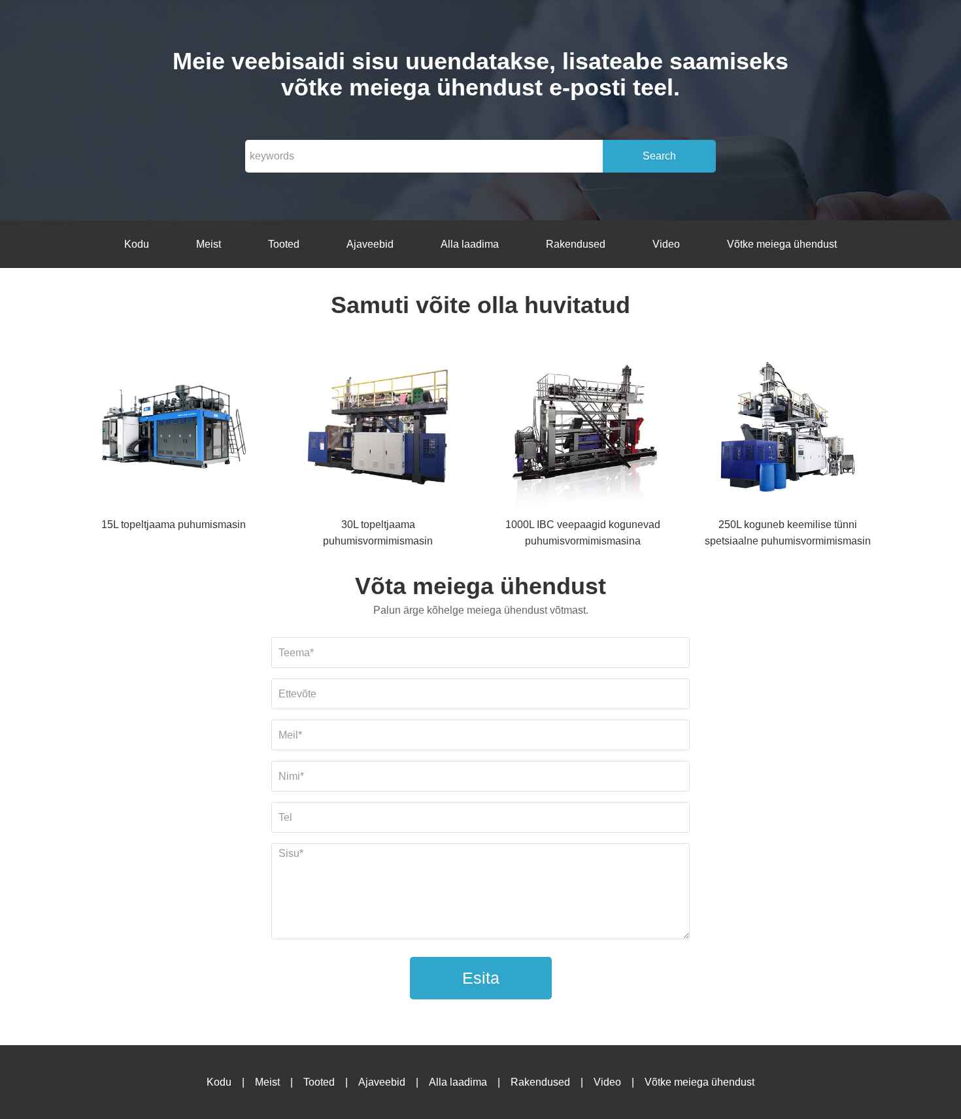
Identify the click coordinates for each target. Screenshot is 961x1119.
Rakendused (575, 244)
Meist (208, 244)
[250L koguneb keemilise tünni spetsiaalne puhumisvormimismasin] (788, 429)
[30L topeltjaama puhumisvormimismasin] (378, 429)
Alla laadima (470, 244)
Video (666, 244)
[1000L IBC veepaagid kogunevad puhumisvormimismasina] (583, 429)
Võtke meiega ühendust (782, 244)
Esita (480, 978)
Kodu (136, 244)
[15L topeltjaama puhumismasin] (173, 429)
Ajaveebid (370, 244)
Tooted (283, 244)
